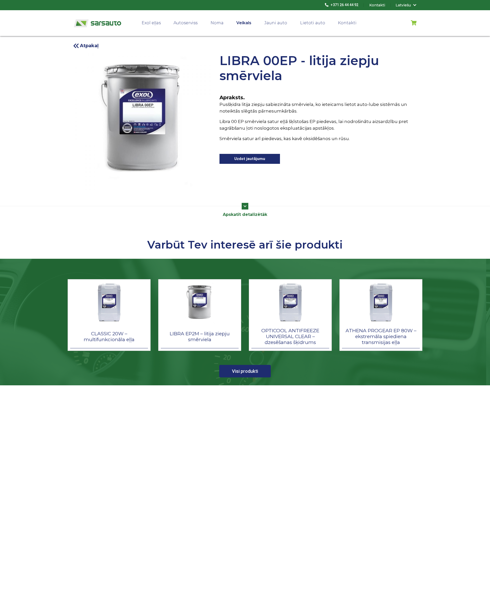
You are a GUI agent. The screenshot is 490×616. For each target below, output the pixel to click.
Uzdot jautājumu (249, 158)
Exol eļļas (151, 22)
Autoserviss (186, 22)
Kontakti (347, 22)
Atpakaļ (89, 45)
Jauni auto (275, 22)
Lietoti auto (312, 22)
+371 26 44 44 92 (344, 5)
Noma (217, 22)
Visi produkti (245, 371)
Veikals (243, 22)
